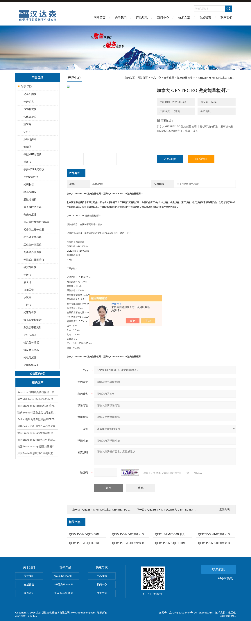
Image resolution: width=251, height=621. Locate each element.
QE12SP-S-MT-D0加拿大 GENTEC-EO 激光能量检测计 (114, 509)
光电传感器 (30, 357)
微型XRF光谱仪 (33, 154)
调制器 (27, 146)
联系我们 (226, 17)
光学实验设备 (31, 365)
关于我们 (121, 17)
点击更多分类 (37, 373)
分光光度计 (30, 214)
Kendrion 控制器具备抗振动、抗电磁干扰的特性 (37, 392)
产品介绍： (76, 173)
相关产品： (76, 522)
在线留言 (205, 17)
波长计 (27, 282)
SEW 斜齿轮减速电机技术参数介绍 (66, 593)
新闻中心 (163, 17)
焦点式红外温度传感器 (36, 222)
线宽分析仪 (30, 267)
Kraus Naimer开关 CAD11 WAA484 (66, 575)
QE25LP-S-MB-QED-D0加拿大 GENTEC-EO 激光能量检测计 (87, 534)
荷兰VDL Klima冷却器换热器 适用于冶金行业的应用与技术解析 (37, 398)
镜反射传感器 (31, 342)
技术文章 (184, 17)
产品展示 (142, 17)
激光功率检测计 (33, 327)
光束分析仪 (30, 312)
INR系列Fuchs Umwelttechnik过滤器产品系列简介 (66, 584)
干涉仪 (27, 304)
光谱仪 (27, 274)
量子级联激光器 (33, 207)
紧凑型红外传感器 (34, 229)
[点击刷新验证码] (130, 472)
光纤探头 (29, 101)
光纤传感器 (30, 334)
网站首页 (99, 17)
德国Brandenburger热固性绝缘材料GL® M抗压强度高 (37, 439)
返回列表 (224, 509)
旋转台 (27, 124)
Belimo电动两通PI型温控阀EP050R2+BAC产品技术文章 (37, 419)
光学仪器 (26, 86)
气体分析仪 (30, 116)
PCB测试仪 (30, 109)
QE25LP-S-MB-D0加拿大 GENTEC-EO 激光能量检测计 (130, 534)
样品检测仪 (30, 191)
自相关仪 (29, 289)
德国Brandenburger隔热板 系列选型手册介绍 (37, 405)
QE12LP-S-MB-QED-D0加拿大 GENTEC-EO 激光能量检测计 (173, 543)
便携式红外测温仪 (34, 259)
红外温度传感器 (33, 237)
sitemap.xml (206, 612)
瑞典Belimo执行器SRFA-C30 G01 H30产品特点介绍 (37, 426)
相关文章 (38, 382)
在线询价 (170, 159)
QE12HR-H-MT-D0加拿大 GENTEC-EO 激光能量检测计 (179, 509)
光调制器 (29, 184)
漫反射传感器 (31, 349)
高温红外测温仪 (33, 252)
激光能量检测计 (33, 319)
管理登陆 (230, 615)
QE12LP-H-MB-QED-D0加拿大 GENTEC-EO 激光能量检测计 (87, 543)
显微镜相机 (30, 199)
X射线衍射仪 (31, 176)
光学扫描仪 (30, 94)
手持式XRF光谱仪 (34, 169)
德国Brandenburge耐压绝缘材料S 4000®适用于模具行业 (37, 446)
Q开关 (27, 131)
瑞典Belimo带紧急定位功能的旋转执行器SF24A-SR (37, 412)
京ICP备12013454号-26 (183, 612)
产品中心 (156, 77)
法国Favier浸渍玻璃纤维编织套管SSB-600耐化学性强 (37, 453)
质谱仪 (27, 161)
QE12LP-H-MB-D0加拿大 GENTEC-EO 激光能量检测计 (130, 543)
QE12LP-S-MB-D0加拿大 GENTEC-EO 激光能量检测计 (216, 543)
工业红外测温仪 (33, 244)
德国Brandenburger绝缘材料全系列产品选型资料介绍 (37, 432)
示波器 (27, 297)
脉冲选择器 (30, 139)
